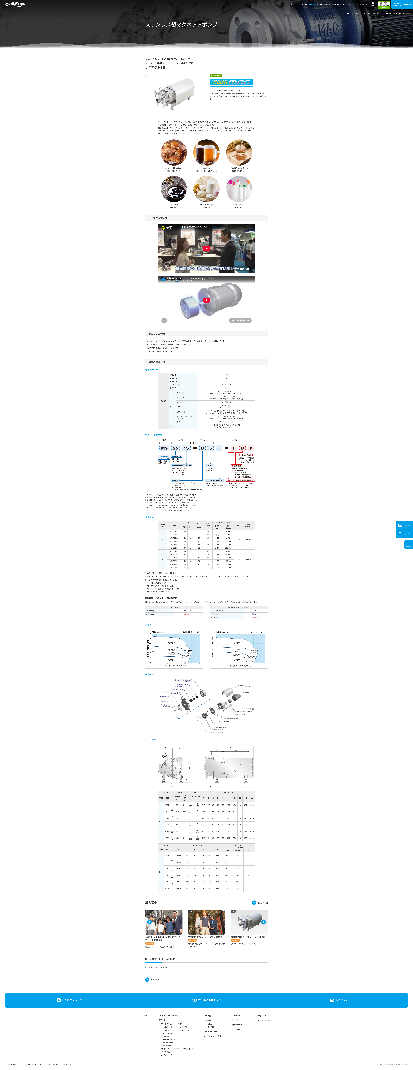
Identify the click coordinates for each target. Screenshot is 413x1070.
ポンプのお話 (165, 1052)
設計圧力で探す (168, 1046)
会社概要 (209, 1024)
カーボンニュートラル (353, 4)
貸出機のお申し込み (397, 4)
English (261, 1015)
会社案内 (207, 1020)
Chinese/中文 (263, 1020)
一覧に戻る (155, 979)
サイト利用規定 (12, 1064)
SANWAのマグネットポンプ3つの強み (175, 1027)
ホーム (145, 1015)
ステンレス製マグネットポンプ (171, 1024)
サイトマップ (67, 1064)
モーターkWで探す (169, 1039)
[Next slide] (263, 922)
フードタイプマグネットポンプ (158, 967)
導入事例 (320, 4)
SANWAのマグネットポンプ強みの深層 (176, 1030)
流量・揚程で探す (169, 1036)
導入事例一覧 (262, 902)
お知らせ (365, 4)
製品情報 (161, 1020)
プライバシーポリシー (29, 1064)
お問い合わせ (407, 4)
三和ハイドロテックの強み (298, 4)
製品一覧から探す (169, 1033)
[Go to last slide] (149, 922)
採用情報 (235, 1015)
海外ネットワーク (338, 4)
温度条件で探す (168, 1042)
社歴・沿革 (210, 1027)
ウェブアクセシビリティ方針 (49, 1064)
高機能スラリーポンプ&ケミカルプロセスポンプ (177, 1049)
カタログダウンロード (168, 1055)
